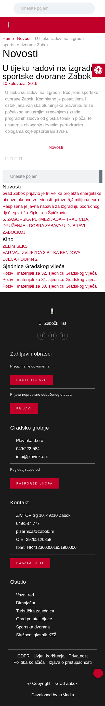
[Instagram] (52, 336)
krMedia (66, 695)
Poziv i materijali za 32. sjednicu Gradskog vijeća (50, 273)
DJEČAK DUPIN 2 (20, 259)
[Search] (90, 8)
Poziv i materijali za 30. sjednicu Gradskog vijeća (50, 286)
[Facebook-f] (41, 336)
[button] (93, 25)
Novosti (24, 38)
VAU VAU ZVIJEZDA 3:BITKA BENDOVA (41, 252)
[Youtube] (64, 336)
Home (8, 38)
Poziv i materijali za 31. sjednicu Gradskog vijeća (50, 279)
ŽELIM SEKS (15, 246)
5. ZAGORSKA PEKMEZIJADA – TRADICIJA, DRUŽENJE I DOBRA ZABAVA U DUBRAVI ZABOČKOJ (46, 226)
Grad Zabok (66, 683)
